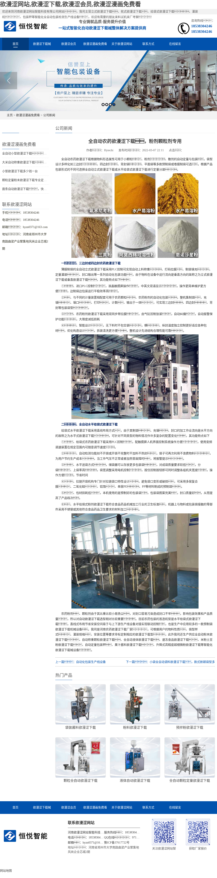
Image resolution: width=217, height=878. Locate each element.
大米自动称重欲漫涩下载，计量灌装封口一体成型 (42, 162)
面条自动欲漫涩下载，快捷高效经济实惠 (33, 189)
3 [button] (110, 104)
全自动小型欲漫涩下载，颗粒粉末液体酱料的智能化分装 (46, 153)
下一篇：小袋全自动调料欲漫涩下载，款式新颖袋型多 (170, 662)
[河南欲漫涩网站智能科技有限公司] (25, 25)
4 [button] (114, 104)
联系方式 (148, 43)
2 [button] (106, 104)
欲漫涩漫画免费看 (95, 43)
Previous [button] (8, 80)
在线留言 (175, 43)
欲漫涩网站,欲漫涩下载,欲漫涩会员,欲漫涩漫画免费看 (70, 4)
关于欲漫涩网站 (121, 43)
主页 (10, 115)
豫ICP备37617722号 (116, 842)
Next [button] (208, 80)
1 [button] (103, 104)
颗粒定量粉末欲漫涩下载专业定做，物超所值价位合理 (40, 180)
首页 (15, 43)
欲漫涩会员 (68, 43)
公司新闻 (49, 115)
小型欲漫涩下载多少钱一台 (20, 171)
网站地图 (6, 870)
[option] (108, 80)
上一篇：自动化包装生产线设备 (80, 662)
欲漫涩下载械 (42, 43)
